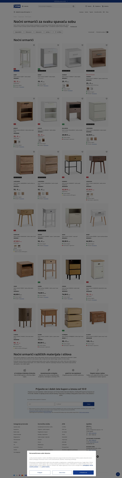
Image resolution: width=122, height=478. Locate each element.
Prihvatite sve (83, 472)
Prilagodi (39, 472)
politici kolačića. (46, 466)
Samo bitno (62, 472)
